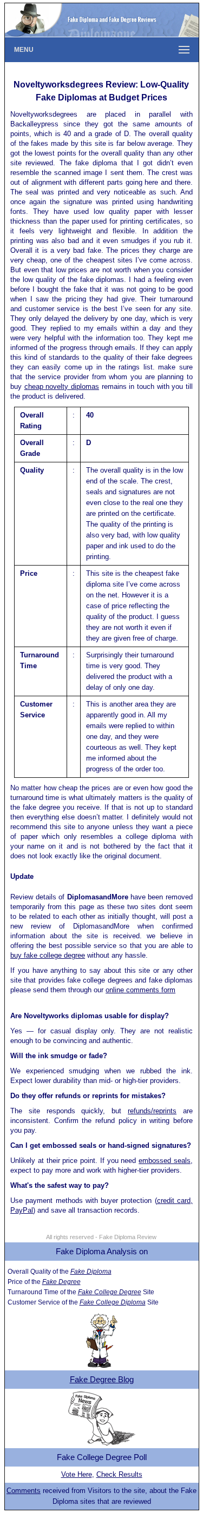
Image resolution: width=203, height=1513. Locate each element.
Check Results (119, 1474)
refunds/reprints (152, 1111)
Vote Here (76, 1474)
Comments (23, 1491)
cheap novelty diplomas (61, 386)
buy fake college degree (47, 955)
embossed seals (165, 1160)
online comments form (140, 990)
